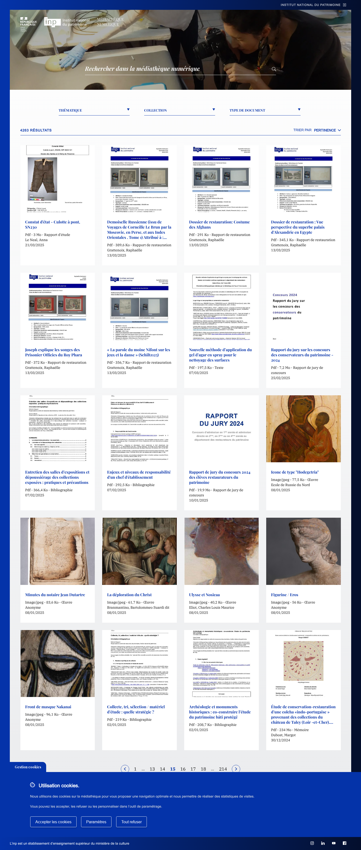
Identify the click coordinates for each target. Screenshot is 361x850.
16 (183, 769)
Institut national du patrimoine (311, 5)
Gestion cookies (28, 767)
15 (173, 769)
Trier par (302, 130)
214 (223, 769)
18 (203, 769)
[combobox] (327, 130)
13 (152, 769)
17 (193, 769)
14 (162, 769)
